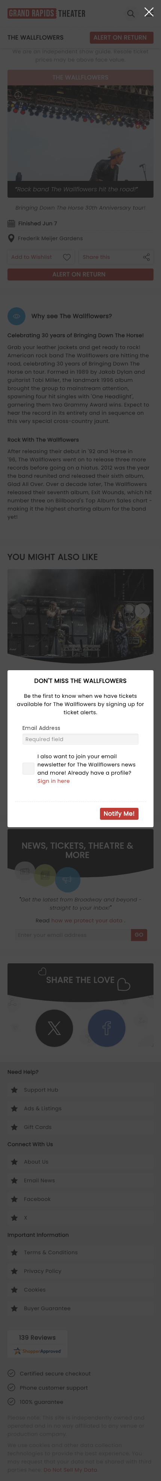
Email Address (41, 728)
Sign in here (53, 781)
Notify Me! (119, 813)
